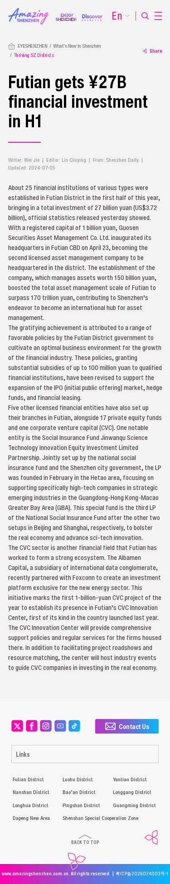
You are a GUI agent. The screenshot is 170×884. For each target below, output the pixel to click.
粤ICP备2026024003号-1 (142, 873)
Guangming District (134, 805)
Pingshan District (81, 805)
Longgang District (132, 792)
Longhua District (31, 805)
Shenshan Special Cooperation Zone (100, 818)
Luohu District (78, 779)
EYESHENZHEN (33, 46)
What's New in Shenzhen (77, 46)
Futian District (28, 779)
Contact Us (134, 726)
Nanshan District (31, 792)
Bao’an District (79, 792)
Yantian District (130, 779)
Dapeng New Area (31, 818)
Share (156, 51)
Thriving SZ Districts (34, 55)
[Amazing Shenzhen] (32, 10)
